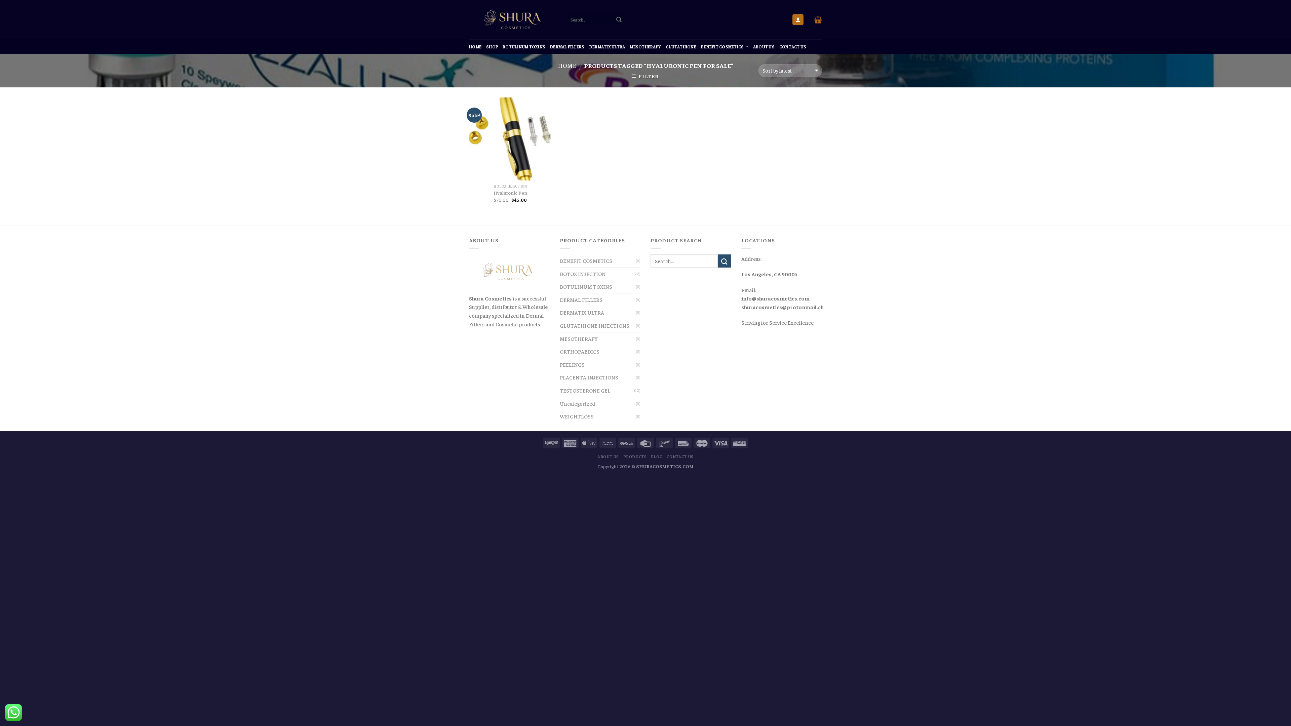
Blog (656, 456)
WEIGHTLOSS (577, 416)
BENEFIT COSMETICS (722, 46)
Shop (492, 46)
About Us (764, 46)
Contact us (793, 46)
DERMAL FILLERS (567, 46)
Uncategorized (577, 403)
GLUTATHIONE (681, 46)
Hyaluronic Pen (510, 193)
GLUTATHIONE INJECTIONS (594, 325)
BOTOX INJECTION (583, 273)
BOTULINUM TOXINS (524, 46)
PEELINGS (572, 364)
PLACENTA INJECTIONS (589, 377)
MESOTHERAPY (645, 46)
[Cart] (818, 19)
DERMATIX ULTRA (607, 46)
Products (635, 456)
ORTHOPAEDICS (579, 351)
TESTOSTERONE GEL (585, 390)
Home (475, 46)
